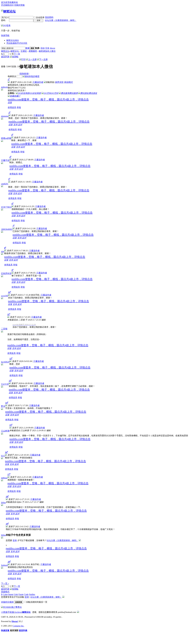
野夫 (3, 406)
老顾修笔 (33, 51)
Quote (21, 594)
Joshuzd (4, 565)
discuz (52, 48)
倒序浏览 (59, 82)
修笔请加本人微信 (47, 51)
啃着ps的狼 (6, 138)
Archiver (18, 612)
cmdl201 (4, 184)
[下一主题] (42, 59)
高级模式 (5, 592)
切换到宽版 (19, 5)
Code (26, 594)
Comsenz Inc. (18, 626)
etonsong (5, 116)
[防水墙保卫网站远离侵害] (78, 612)
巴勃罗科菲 (6, 273)
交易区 (24, 51)
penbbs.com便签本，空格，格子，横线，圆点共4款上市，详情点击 (48, 99)
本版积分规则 (7, 602)
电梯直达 (12, 76)
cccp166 (4, 296)
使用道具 (12, 107)
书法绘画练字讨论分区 (16, 43)
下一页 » (5, 583)
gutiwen (4, 87)
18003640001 (7, 229)
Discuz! (15, 621)
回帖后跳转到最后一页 (36, 602)
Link (16, 594)
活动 (42, 48)
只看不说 (5, 160)
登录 (15, 540)
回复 (10, 102)
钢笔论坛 (12, 40)
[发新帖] (14, 57)
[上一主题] (31, 59)
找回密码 (49, 17)
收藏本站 (13, 2)
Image (10, 594)
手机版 (11, 612)
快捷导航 (5, 35)
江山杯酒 (5, 431)
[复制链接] (24, 73)
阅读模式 (68, 82)
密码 (3, 20)
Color (5, 594)
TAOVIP (5, 384)
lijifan (3, 502)
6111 (3, 456)
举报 (19, 107)
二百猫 (4, 329)
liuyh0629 (5, 362)
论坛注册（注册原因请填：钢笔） (60, 20)
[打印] (22, 59)
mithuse (4, 478)
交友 (47, 48)
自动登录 (40, 17)
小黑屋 (4, 612)
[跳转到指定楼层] (31, 76)
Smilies (32, 594)
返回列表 (5, 57)
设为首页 (5, 2)
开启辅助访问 (7, 5)
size (2, 251)
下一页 (17, 54)
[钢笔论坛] (8, 11)
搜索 (27, 48)
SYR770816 (6, 207)
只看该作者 (38, 82)
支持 (15, 125)
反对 (20, 125)
